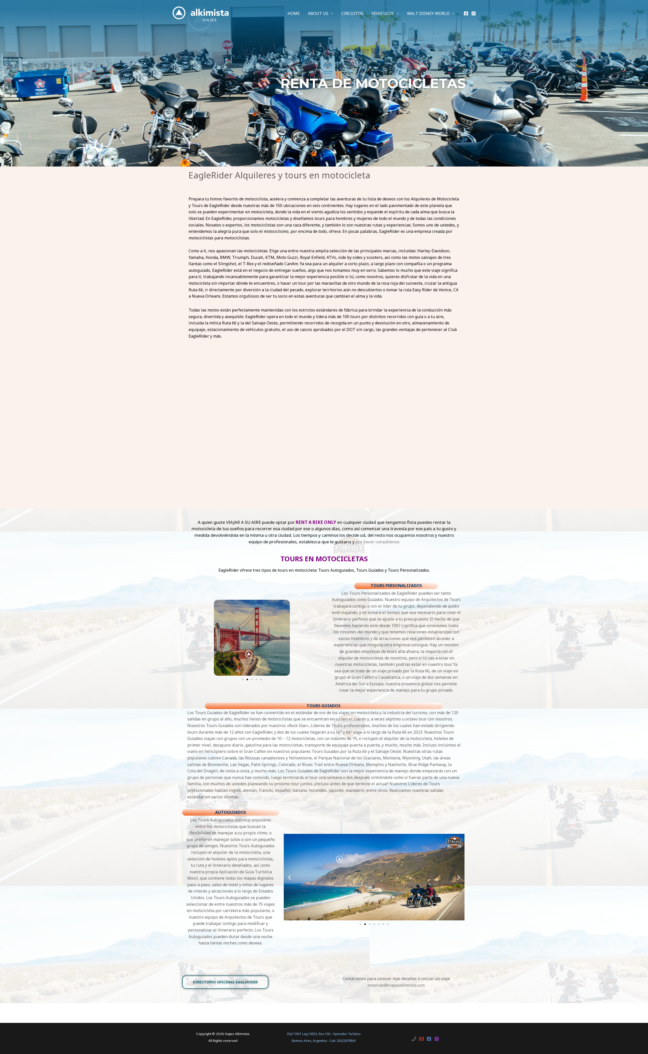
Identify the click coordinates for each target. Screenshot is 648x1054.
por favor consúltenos (377, 542)
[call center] (414, 1039)
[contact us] (421, 1039)
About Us (318, 13)
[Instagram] (473, 13)
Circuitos (352, 13)
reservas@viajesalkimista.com (396, 985)
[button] (185, 637)
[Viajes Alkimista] (200, 13)
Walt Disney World (428, 13)
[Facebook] (466, 13)
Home (294, 13)
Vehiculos (382, 13)
